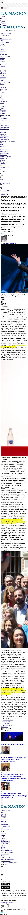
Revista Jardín (3, 158)
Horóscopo (3, 111)
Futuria (2, 49)
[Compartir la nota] (2, 300)
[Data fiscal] (2, 912)
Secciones (4, 19)
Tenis (1, 99)
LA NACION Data (4, 42)
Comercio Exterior (5, 56)
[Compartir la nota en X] (4, 304)
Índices (2, 59)
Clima (1, 40)
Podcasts (2, 117)
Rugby (1, 98)
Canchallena (3, 101)
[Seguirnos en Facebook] (2, 866)
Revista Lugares (4, 153)
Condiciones (4, 902)
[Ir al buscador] (2, 10)
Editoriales (3, 87)
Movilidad (2, 58)
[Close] (2, 800)
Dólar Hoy (2, 51)
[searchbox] (13, 31)
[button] (14, 109)
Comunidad (3, 77)
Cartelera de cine (4, 125)
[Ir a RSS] (2, 880)
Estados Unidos (4, 65)
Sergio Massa (6, 723)
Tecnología (3, 110)
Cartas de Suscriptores (6, 91)
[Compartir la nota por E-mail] (5, 304)
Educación (3, 73)
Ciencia (2, 80)
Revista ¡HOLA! (4, 151)
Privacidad (10, 902)
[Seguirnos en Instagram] (2, 875)
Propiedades (3, 54)
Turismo (2, 108)
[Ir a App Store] (5, 888)
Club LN (4, 23)
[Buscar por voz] (25, 30)
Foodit (3, 21)
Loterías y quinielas (5, 115)
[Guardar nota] (2, 298)
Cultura (2, 75)
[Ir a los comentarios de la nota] (4, 298)
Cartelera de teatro (5, 127)
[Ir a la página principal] (14, 14)
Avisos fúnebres (4, 136)
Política (10, 194)
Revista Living (3, 155)
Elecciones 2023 (5, 722)
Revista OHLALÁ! (4, 150)
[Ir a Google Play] (5, 885)
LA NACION (4, 194)
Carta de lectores (4, 139)
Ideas (1, 144)
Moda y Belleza (4, 118)
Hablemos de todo (5, 82)
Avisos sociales (4, 137)
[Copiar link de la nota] (2, 302)
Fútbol (1, 96)
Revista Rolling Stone (5, 156)
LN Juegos (2, 106)
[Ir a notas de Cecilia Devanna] (14, 239)
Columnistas (3, 89)
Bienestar (2, 79)
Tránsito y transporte (5, 39)
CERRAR (2, 1)
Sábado (2, 143)
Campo (2, 53)
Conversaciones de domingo (8, 141)
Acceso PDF (3, 132)
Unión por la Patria (8, 725)
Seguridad (3, 72)
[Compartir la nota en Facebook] (2, 304)
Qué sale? (2, 124)
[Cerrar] (24, 28)
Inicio (3, 16)
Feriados (2, 113)
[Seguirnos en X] (2, 871)
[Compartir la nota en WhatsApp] (4, 300)
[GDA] (5, 907)
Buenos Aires (3, 70)
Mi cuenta (4, 25)
